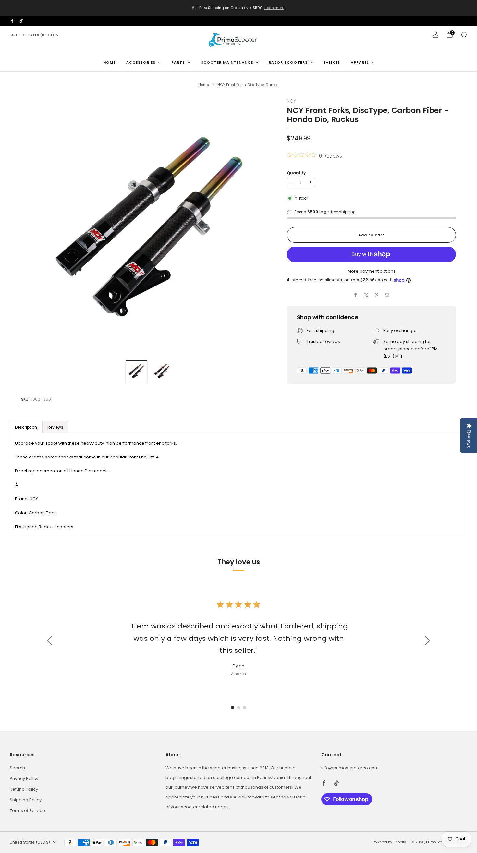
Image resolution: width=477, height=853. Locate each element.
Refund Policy (24, 789)
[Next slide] (264, 226)
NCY (291, 101)
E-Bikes (332, 62)
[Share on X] (366, 295)
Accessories (140, 62)
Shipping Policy (26, 800)
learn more (274, 7)
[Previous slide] (34, 226)
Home (109, 62)
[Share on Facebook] (355, 295)
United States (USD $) (32, 35)
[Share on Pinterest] (376, 295)
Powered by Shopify (389, 842)
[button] (232, 707)
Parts (178, 62)
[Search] (464, 34)
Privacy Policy (24, 778)
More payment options (372, 271)
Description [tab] (26, 427)
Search (17, 768)
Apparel (360, 62)
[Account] (435, 34)
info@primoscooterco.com (350, 768)
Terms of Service (27, 811)
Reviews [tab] (55, 427)
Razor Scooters (288, 62)
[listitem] (238, 8)
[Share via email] (387, 295)
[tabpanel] (238, 485)
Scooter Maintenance (227, 62)
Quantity (296, 173)
